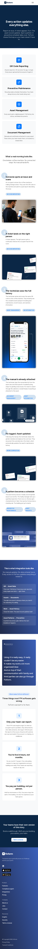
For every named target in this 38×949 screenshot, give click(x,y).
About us (5, 903)
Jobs (3, 906)
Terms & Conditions (7, 945)
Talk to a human (7, 923)
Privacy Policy (6, 942)
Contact (4, 909)
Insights (4, 917)
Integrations (6, 892)
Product (4, 882)
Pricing (4, 895)
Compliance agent (8, 889)
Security (4, 920)
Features (5, 886)
